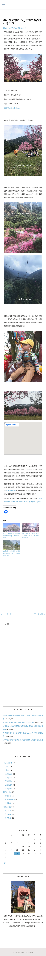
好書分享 (8, 796)
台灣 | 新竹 (8, 788)
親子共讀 (8, 818)
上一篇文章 (6, 614)
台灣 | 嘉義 (8, 781)
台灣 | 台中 (8, 777)
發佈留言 (6, 28)
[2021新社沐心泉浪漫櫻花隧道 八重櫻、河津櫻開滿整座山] (30, 527)
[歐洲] (7, 770)
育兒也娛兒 (7, 807)
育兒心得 (8, 814)
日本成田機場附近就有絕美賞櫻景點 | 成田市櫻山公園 (11, 535)
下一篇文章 (39, 614)
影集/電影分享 (10, 799)
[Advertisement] (23, 583)
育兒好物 (8, 810)
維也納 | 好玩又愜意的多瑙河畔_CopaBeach (18, 722)
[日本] (7, 766)
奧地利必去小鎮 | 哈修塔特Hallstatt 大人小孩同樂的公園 (11, 553)
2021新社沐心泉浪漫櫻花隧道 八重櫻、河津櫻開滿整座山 (30, 535)
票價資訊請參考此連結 (12, 108)
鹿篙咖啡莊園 (11, 490)
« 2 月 (5, 863)
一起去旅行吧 (7, 763)
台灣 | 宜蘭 (8, 785)
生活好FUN (7, 792)
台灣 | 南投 (8, 774)
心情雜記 (8, 803)
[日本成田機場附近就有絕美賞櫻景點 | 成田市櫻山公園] (11, 527)
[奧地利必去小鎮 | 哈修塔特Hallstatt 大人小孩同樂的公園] (11, 545)
